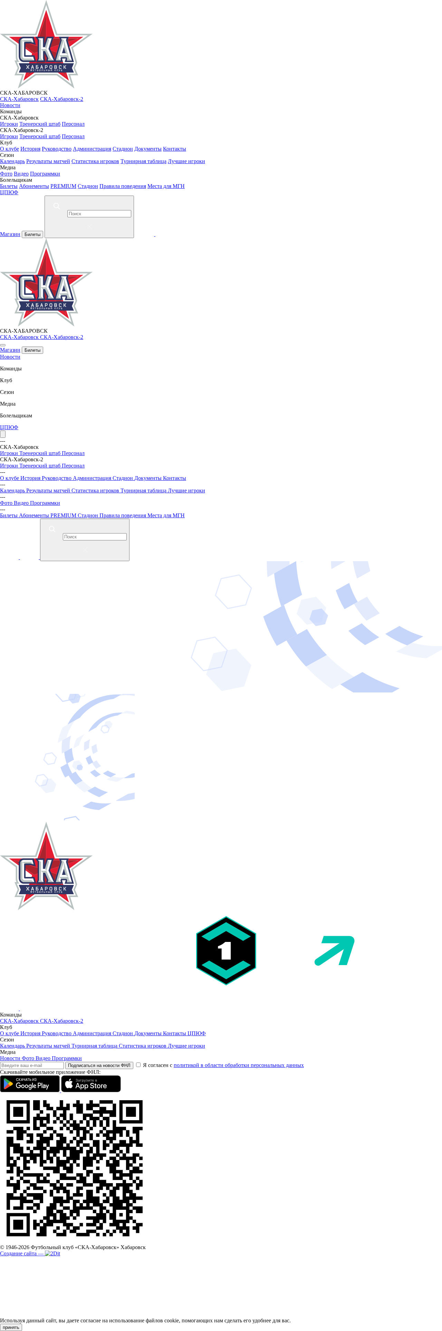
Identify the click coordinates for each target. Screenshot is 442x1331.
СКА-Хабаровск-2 (61, 99)
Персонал (73, 124)
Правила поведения (122, 186)
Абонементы (34, 186)
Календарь (12, 161)
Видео (21, 174)
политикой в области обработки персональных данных (239, 1065)
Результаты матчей (48, 161)
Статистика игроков (95, 161)
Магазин (10, 234)
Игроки (9, 124)
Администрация (92, 149)
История (30, 149)
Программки (45, 174)
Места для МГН (166, 186)
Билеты (9, 186)
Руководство (56, 149)
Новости (10, 105)
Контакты (174, 149)
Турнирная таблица (143, 161)
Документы (148, 149)
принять (11, 1327)
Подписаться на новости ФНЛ (99, 1065)
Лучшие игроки (186, 161)
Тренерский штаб (39, 124)
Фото (6, 174)
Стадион (123, 149)
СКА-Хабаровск (19, 99)
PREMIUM (63, 186)
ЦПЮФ (9, 192)
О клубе (9, 149)
